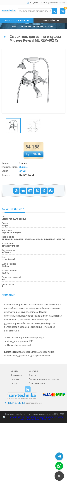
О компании (16, 375)
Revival (22, 171)
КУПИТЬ (36, 154)
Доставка (33, 371)
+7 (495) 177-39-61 (13, 403)
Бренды (15, 371)
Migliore (23, 167)
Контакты (16, 379)
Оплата (32, 375)
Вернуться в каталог (4, 37)
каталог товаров (15, 20)
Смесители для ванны (43, 27)
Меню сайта (49, 20)
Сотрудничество (37, 383)
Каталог (15, 27)
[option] (13, 125)
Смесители (26, 27)
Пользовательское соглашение (44, 379)
